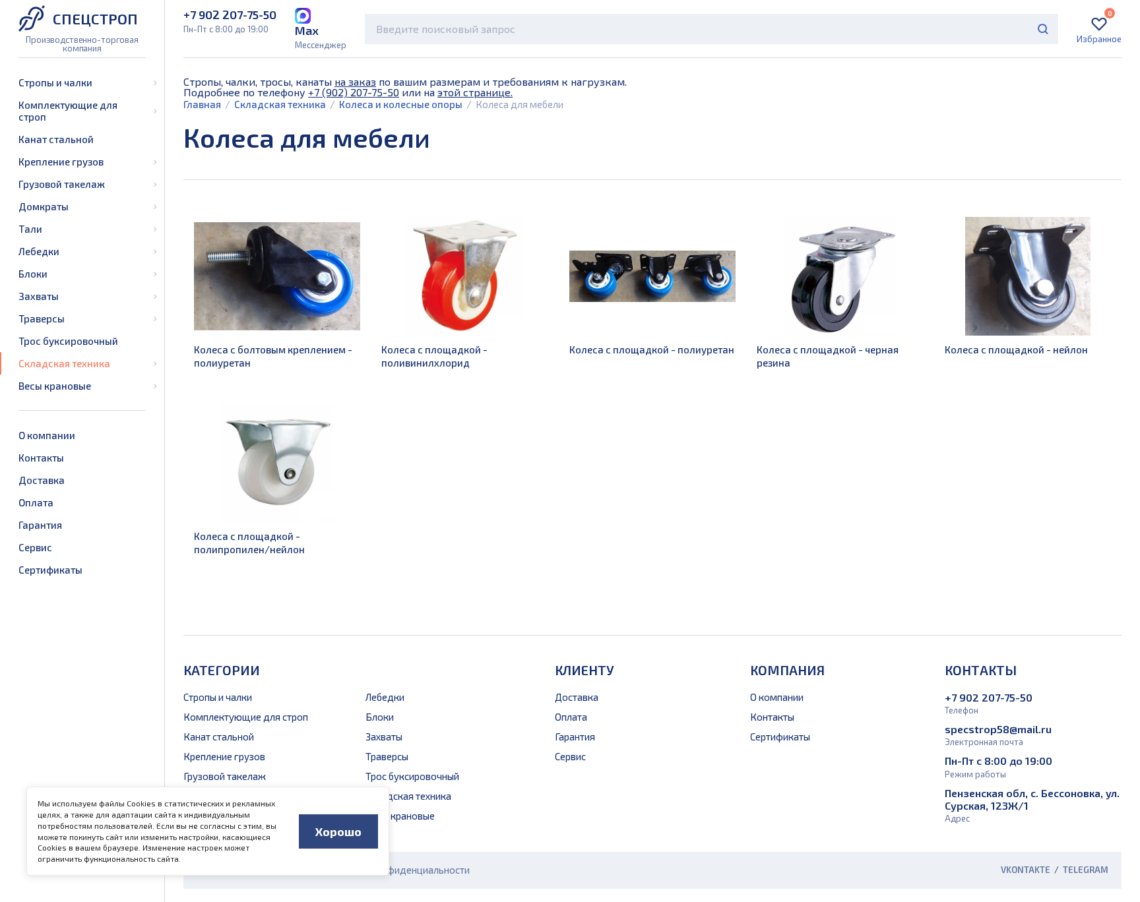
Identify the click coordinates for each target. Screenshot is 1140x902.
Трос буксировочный (68, 341)
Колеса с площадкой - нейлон (1016, 349)
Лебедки (38, 251)
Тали (30, 229)
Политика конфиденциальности (397, 870)
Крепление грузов (61, 161)
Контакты (41, 458)
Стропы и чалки (55, 82)
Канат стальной (56, 139)
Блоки (33, 274)
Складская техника (64, 363)
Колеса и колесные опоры (400, 104)
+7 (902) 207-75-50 (353, 92)
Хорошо (338, 831)
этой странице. (475, 92)
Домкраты (43, 206)
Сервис (35, 547)
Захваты (38, 296)
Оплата (35, 502)
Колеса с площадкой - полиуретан (651, 349)
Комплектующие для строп (67, 111)
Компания (787, 670)
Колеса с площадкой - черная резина (828, 356)
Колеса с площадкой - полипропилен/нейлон (249, 542)
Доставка (41, 480)
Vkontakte (1025, 870)
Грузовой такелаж (61, 184)
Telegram (1085, 870)
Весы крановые (54, 386)
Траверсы (41, 318)
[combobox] (711, 29)
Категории (221, 670)
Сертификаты (50, 570)
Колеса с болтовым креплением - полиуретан (273, 356)
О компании (46, 435)
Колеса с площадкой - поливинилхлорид (434, 356)
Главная (202, 104)
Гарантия (40, 525)
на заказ (355, 81)
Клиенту (584, 670)
